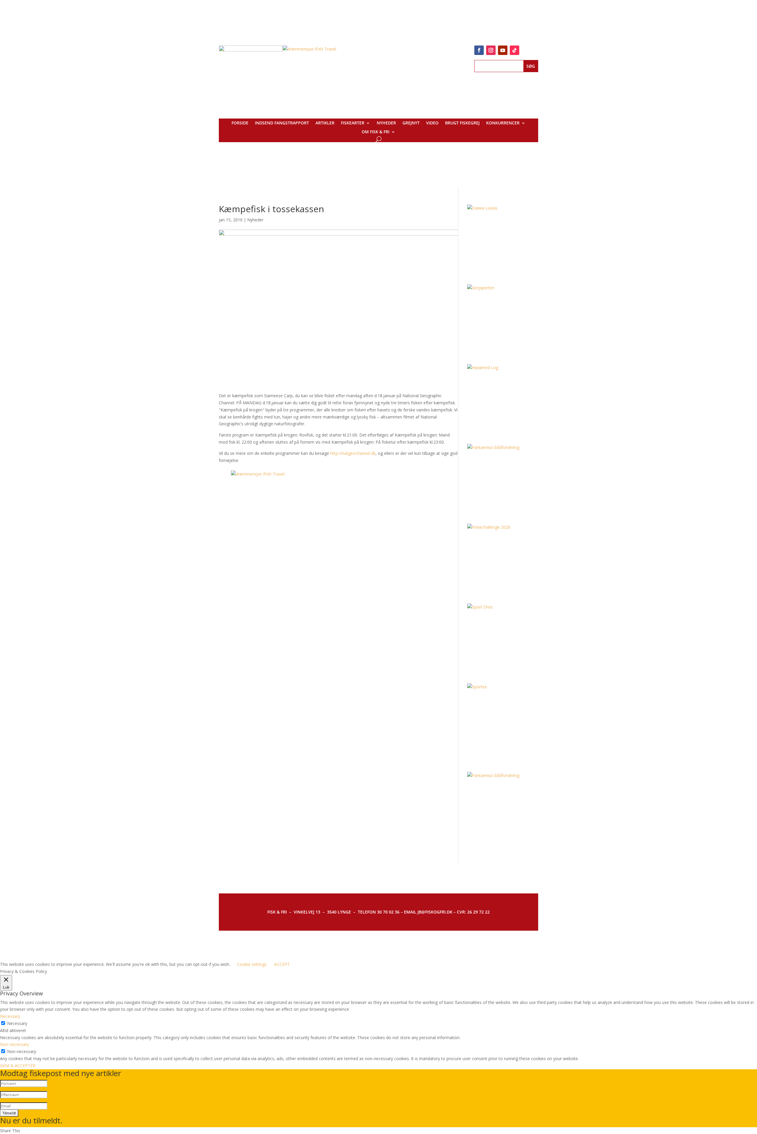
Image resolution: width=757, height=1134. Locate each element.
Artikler (325, 123)
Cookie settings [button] (252, 964)
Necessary (17, 1023)
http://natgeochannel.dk (353, 453)
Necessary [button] (10, 1016)
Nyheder (386, 123)
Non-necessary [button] (14, 1044)
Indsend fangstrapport (282, 123)
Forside (240, 123)
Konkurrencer (503, 123)
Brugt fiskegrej (462, 123)
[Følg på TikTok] (514, 50)
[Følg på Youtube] (502, 50)
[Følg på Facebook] (479, 50)
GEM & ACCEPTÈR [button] (17, 1065)
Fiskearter (352, 123)
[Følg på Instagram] (491, 50)
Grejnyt (411, 123)
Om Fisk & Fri (375, 132)
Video (432, 123)
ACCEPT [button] (282, 964)
